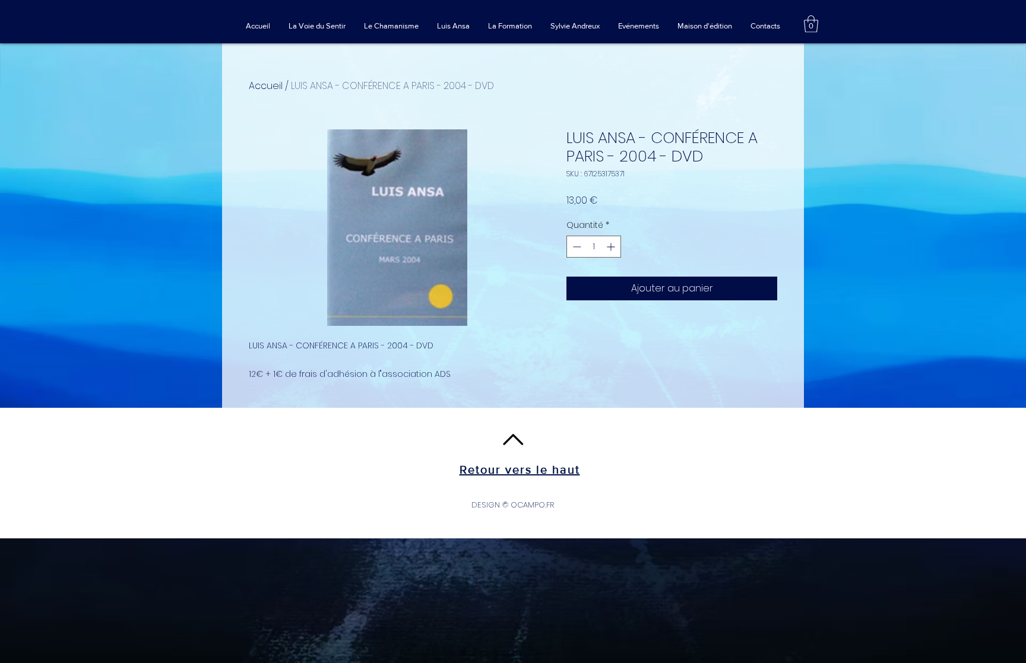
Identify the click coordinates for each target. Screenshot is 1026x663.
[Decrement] (575, 246)
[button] (811, 24)
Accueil (266, 86)
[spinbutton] (593, 246)
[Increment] (611, 246)
